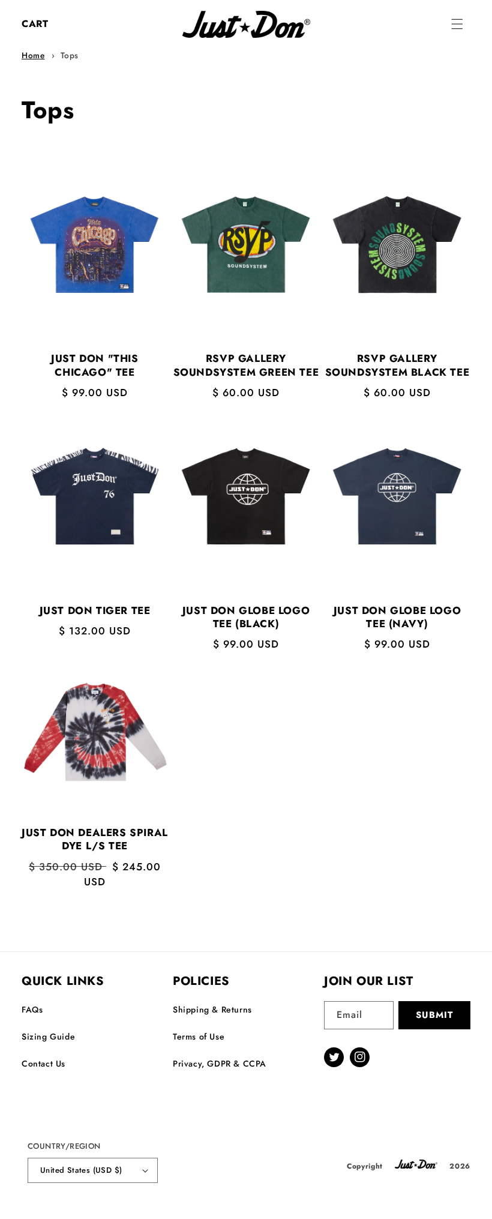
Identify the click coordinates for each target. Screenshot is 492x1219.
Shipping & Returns (212, 1010)
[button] (457, 24)
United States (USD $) (81, 1170)
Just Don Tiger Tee (95, 610)
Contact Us (43, 1064)
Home (33, 55)
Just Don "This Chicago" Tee (94, 365)
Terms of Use (198, 1037)
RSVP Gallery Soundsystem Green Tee (246, 365)
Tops (70, 55)
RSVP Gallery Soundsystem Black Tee (397, 365)
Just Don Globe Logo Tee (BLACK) (246, 617)
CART (35, 24)
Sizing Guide (48, 1037)
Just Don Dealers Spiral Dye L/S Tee (95, 839)
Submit (434, 1015)
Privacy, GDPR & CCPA (219, 1064)
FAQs (32, 1010)
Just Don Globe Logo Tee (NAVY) (397, 617)
